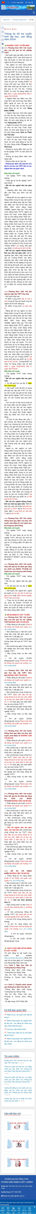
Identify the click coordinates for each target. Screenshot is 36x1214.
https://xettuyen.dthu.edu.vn (14, 958)
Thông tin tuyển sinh (19, 20)
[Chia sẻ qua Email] (2, 47)
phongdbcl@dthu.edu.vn (16, 1196)
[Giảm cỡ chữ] (2, 35)
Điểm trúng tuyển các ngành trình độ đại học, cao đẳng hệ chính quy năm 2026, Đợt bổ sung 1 (18, 1023)
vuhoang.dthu (4, 1205)
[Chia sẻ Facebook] (2, 43)
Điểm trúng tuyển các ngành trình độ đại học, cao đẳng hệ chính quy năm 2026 (18, 1041)
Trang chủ (6, 20)
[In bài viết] (2, 51)
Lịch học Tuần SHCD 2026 (16, 1029)
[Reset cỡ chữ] (2, 31)
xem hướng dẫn (9, 629)
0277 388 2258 (16, 1192)
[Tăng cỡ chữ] (2, 27)
